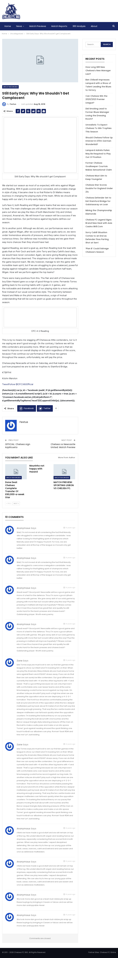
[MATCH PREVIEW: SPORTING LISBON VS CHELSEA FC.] (64, 471)
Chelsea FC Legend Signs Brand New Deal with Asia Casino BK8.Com (98, 223)
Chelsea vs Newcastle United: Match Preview (63, 446)
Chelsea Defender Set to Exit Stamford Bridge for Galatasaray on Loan (98, 201)
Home (7, 26)
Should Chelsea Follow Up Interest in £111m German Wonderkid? (99, 141)
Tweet (5, 384)
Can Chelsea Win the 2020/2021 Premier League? (96, 99)
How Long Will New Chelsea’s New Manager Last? (98, 70)
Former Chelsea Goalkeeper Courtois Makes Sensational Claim (98, 166)
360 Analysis (79, 26)
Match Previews (37, 26)
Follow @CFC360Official (20, 384)
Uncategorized (10, 87)
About (94, 26)
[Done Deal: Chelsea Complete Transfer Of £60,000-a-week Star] (16, 471)
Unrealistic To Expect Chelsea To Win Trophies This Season (98, 128)
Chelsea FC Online (108, 952)
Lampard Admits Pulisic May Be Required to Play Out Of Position (98, 154)
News (19, 26)
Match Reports (59, 26)
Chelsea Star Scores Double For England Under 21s (99, 188)
